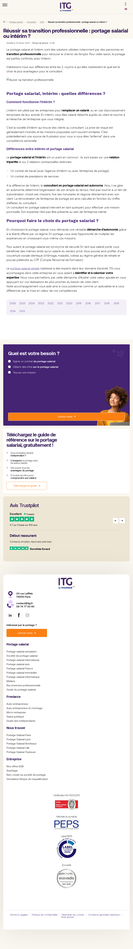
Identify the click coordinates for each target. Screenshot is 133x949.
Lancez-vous (65, 416)
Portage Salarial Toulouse (21, 752)
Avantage (12, 770)
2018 (88, 303)
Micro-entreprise (16, 712)
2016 (107, 303)
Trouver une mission (24, 372)
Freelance (13, 697)
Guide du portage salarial (21, 689)
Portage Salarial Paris (18, 735)
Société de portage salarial (21, 655)
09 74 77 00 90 (25, 606)
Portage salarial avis (18, 664)
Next (122, 521)
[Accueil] (4, 22)
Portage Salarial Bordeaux (21, 743)
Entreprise (13, 759)
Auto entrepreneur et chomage (24, 708)
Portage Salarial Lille (18, 747)
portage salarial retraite (24, 268)
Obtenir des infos (35, 366)
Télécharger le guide (25, 485)
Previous (115, 521)
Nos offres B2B (15, 766)
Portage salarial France (19, 668)
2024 (32, 303)
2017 (97, 303)
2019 (78, 303)
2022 (51, 303)
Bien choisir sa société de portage (26, 774)
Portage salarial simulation (21, 651)
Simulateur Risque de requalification (27, 779)
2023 (41, 303)
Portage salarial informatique (23, 677)
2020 (69, 303)
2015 (116, 303)
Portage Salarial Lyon (18, 739)
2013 (22, 311)
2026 (13, 303)
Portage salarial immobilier (21, 672)
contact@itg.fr (24, 603)
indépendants (27, 720)
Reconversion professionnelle (23, 685)
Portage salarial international (22, 660)
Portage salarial (17, 644)
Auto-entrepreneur (17, 704)
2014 (13, 311)
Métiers (10, 681)
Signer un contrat (34, 361)
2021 (60, 303)
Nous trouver (15, 728)
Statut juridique (15, 716)
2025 (22, 303)
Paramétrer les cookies (73, 914)
